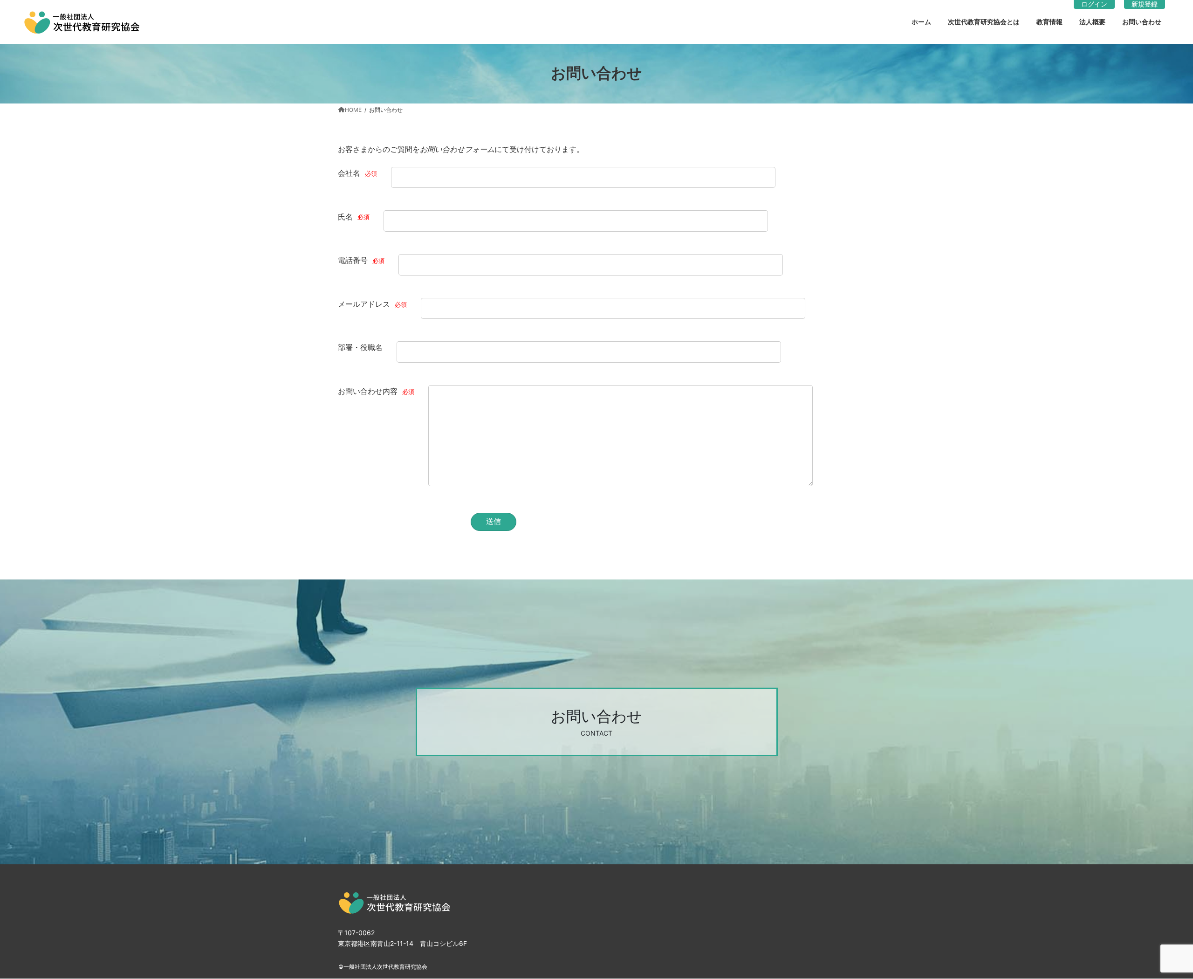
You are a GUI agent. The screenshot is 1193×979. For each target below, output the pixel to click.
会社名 (357, 173)
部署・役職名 (360, 347)
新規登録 (1144, 4)
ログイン (1094, 4)
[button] (597, 722)
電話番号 (361, 260)
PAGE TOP (1155, 935)
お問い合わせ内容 (376, 391)
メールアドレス (372, 304)
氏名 (354, 216)
